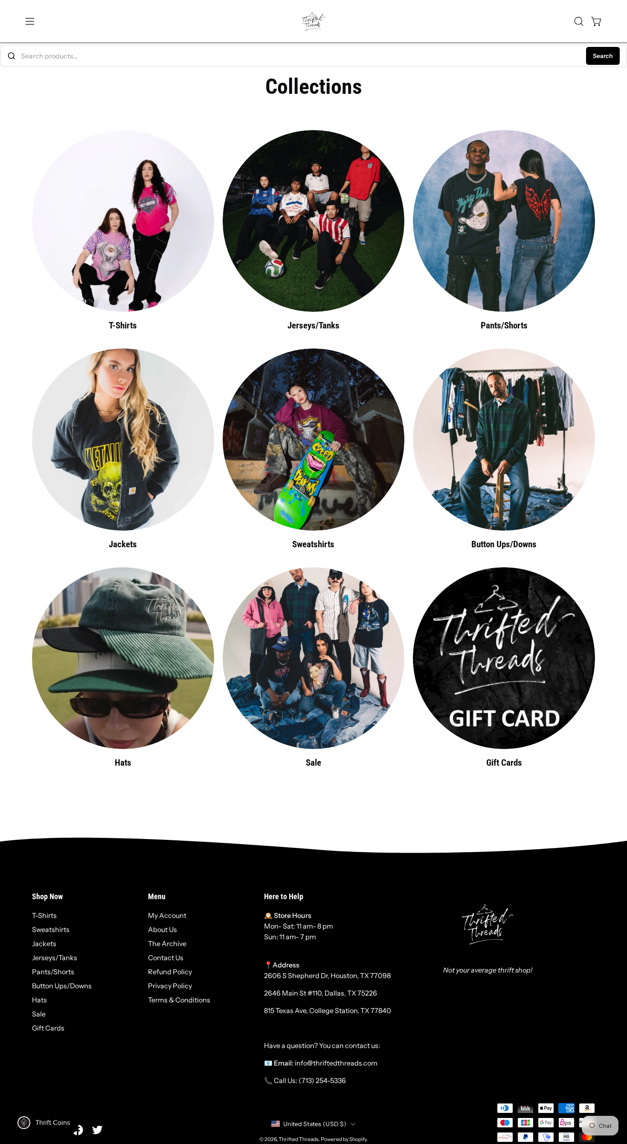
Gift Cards (48, 1028)
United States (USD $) (314, 1124)
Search (603, 56)
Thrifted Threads (299, 1139)
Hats (39, 1000)
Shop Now (47, 896)
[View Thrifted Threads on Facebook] (77, 1130)
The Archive (167, 943)
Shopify (357, 1139)
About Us (162, 929)
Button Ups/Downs (62, 985)
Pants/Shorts (53, 971)
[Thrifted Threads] (313, 21)
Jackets (44, 943)
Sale (39, 1014)
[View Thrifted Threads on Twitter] (97, 1130)
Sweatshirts (51, 929)
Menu (156, 896)
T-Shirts (44, 915)
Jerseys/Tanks (54, 957)
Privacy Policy (170, 985)
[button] (579, 21)
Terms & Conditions (179, 1000)
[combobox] (313, 56)
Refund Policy (170, 971)
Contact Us (165, 957)
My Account (167, 915)
